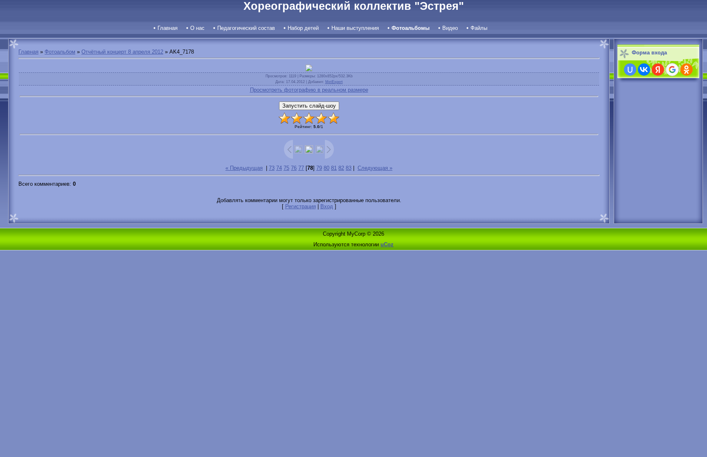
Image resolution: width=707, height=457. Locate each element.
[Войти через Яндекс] (658, 69)
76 (294, 168)
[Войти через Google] (672, 69)
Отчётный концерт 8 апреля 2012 (122, 52)
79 (319, 168)
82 (341, 168)
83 (348, 168)
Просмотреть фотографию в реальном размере (309, 90)
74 (279, 168)
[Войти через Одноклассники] (686, 69)
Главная (28, 52)
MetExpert (334, 82)
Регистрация (300, 206)
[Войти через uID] (630, 69)
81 (334, 168)
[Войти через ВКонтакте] (644, 69)
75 (286, 168)
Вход (326, 206)
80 (326, 168)
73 (272, 168)
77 (301, 168)
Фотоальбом (60, 52)
